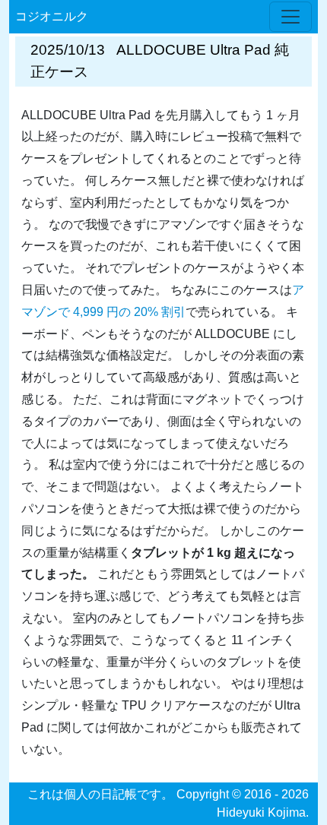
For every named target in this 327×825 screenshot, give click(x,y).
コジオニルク (51, 16)
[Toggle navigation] (290, 17)
